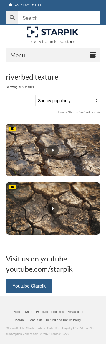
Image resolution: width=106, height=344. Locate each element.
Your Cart (27, 5)
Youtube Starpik (29, 285)
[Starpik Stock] (53, 32)
